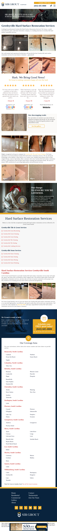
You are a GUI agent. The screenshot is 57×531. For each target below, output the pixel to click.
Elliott (7, 449)
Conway (8, 434)
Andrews (8, 422)
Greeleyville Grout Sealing (10, 237)
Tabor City (9, 366)
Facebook (21, 507)
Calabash (8, 354)
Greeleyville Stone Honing (10, 260)
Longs (31, 434)
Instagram (16, 507)
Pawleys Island (10, 425)
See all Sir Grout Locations (30, 484)
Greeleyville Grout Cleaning (11, 234)
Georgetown (33, 422)
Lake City (8, 414)
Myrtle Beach (9, 441)
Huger (7, 376)
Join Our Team (33, 498)
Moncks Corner (34, 371)
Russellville (9, 379)
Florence (32, 409)
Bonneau (8, 371)
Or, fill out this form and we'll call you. (44, 331)
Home (13, 493)
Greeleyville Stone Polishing (11, 263)
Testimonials (33, 495)
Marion (32, 455)
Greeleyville (9, 475)
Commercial (15, 498)
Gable (7, 466)
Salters (32, 478)
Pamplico (32, 414)
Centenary (8, 455)
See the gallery (36, 126)
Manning (32, 390)
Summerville (9, 384)
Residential (15, 495)
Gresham (8, 458)
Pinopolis (32, 376)
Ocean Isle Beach (10, 357)
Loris (31, 436)
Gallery (14, 500)
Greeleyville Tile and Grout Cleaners (36, 154)
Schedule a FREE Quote (45, 3)
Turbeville (8, 397)
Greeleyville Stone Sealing (10, 257)
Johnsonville (33, 411)
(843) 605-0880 (40, 6)
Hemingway (33, 472)
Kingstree (32, 475)
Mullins (32, 458)
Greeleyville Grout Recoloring (11, 231)
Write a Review (51, 5)
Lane (7, 478)
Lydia (7, 403)
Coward (8, 409)
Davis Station (9, 392)
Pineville (32, 374)
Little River (33, 431)
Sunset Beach (33, 357)
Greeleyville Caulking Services (11, 246)
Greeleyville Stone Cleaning (11, 253)
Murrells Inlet (9, 439)
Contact (31, 493)
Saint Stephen (9, 381)
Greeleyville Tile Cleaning (10, 240)
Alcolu (8, 390)
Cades (7, 472)
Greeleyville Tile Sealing (10, 243)
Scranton (32, 417)
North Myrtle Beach (11, 444)
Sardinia (8, 395)
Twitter (25, 507)
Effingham (9, 411)
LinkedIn (35, 507)
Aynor (7, 431)
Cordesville (9, 374)
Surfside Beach (34, 439)
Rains (7, 461)
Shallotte (32, 354)
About (13, 503)
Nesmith (8, 480)
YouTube (30, 507)
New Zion (32, 392)
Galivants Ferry (10, 436)
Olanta (8, 417)
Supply (8, 360)
